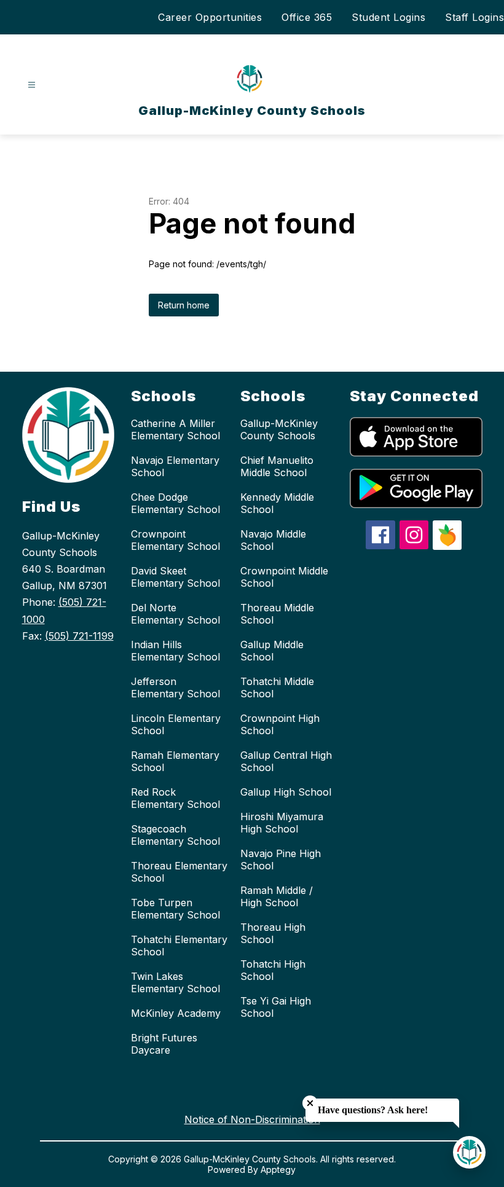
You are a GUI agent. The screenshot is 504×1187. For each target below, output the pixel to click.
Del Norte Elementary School (175, 613)
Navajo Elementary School (175, 466)
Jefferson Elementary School (175, 687)
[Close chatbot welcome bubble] (310, 1103)
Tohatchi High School (272, 970)
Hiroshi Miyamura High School (281, 822)
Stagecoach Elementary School (175, 835)
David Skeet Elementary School (175, 577)
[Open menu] (32, 85)
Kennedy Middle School (277, 503)
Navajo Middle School (273, 540)
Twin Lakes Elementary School (175, 982)
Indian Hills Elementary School (175, 650)
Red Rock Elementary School (175, 798)
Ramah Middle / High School (276, 896)
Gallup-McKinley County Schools (279, 429)
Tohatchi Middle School (277, 687)
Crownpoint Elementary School (175, 540)
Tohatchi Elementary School (179, 945)
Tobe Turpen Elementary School (175, 908)
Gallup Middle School (272, 650)
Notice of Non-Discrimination (252, 1119)
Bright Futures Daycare (164, 1044)
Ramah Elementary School (175, 761)
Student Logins (388, 17)
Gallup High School (285, 792)
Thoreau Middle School (277, 613)
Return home (184, 305)
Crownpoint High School (280, 724)
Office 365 (307, 17)
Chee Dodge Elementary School (175, 503)
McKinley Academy (176, 1013)
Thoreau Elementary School (179, 872)
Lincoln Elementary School (176, 724)
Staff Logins (474, 17)
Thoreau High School (272, 933)
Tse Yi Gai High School (275, 1007)
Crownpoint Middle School (284, 577)
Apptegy (278, 1169)
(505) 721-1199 (79, 636)
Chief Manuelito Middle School (276, 466)
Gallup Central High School (286, 761)
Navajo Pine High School (280, 859)
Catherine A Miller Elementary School (175, 429)
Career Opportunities (210, 17)
